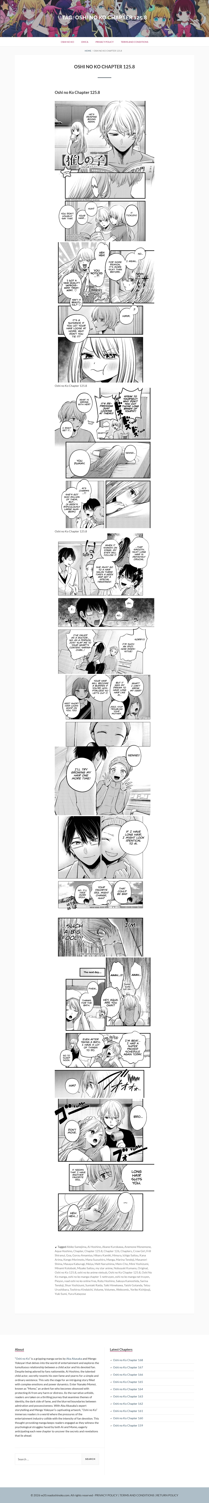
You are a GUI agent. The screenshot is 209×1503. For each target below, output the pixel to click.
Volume (98, 1289)
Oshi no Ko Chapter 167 (128, 1367)
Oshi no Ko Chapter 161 (128, 1411)
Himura (116, 1255)
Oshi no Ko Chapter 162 (128, 1403)
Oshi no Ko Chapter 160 (128, 1418)
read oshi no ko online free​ (80, 1281)
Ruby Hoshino (106, 1281)
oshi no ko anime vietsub (92, 1272)
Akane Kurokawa (112, 1246)
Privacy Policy (105, 41)
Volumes (109, 1289)
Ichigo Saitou (130, 1255)
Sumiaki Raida (94, 1285)
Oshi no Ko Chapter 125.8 (104, 66)
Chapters (126, 1251)
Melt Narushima (104, 1264)
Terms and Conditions (134, 41)
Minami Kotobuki (65, 1268)
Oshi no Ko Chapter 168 (128, 1360)
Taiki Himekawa (113, 1285)
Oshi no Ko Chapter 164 (128, 1389)
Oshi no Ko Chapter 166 (128, 1374)
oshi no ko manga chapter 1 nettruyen (91, 1276)
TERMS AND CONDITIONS (137, 1495)
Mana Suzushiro (95, 1259)
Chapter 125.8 (93, 1251)
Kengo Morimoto (73, 1259)
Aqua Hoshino (63, 1251)
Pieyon (59, 1281)
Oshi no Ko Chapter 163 (128, 1396)
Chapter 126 (111, 1251)
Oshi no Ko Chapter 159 (128, 1425)
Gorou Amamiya (82, 1255)
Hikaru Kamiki (102, 1255)
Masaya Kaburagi (74, 1264)
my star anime (104, 1268)
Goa (68, 1255)
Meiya (89, 1264)
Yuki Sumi (61, 1293)
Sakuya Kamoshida (127, 1281)
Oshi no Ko (22, 1358)
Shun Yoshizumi (74, 1285)
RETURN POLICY (167, 1495)
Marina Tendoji (125, 1259)
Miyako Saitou (85, 1268)
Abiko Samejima (76, 1246)
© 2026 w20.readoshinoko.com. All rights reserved (62, 1495)
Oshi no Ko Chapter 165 (128, 1381)
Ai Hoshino (94, 1246)
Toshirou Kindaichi (81, 1289)
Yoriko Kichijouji (140, 1289)
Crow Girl (139, 1251)
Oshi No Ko (67, 41)
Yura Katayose (77, 1293)
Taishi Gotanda (133, 1285)
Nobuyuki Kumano (125, 1268)
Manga (110, 1259)
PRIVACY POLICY (106, 1495)
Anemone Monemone (137, 1246)
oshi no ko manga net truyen (132, 1276)
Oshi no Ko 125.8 (65, 1272)
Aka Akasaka (74, 1358)
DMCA (84, 41)
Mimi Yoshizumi (138, 1264)
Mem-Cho (121, 1264)
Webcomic (122, 1289)
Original (143, 1268)
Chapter (78, 1251)
